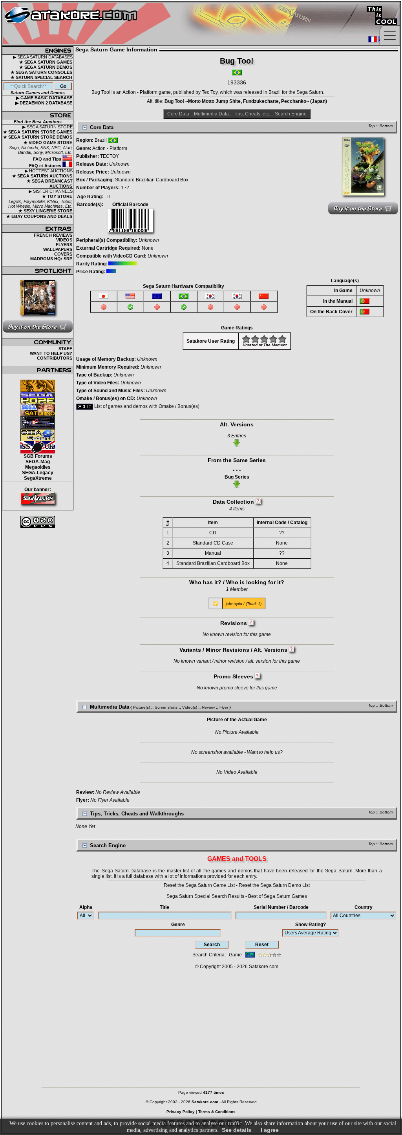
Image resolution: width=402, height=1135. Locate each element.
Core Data (178, 114)
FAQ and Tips (47, 159)
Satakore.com (263, 966)
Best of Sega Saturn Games (277, 896)
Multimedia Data (211, 114)
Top (371, 126)
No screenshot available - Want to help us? (237, 752)
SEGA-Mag (38, 461)
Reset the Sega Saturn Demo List (274, 885)
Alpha (85, 907)
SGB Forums (38, 456)
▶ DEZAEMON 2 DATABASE (43, 103)
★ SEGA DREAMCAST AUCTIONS (50, 183)
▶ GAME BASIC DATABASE (44, 97)
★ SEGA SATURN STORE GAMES (37, 132)
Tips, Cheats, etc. (252, 114)
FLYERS (64, 244)
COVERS (63, 254)
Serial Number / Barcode (281, 907)
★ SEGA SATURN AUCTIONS (42, 176)
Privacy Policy (180, 1111)
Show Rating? (310, 924)
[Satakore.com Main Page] (88, 23)
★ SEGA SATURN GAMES (45, 62)
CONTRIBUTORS (54, 358)
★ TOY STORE (57, 196)
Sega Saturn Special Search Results (205, 896)
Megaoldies (38, 467)
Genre (178, 924)
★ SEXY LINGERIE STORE (45, 210)
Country (363, 907)
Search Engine (291, 114)
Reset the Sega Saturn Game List (199, 885)
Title (164, 907)
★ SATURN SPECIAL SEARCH (41, 77)
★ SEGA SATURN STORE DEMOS (37, 137)
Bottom (386, 126)
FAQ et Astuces (45, 165)
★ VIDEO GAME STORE (48, 142)
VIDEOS (64, 240)
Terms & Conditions (217, 1111)
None (147, 248)
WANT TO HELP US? (51, 353)
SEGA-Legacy (37, 472)
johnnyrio (234, 603)
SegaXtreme (38, 478)
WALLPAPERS (57, 249)
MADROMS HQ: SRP (51, 258)
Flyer (223, 707)
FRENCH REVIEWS (53, 235)
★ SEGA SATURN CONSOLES (41, 72)
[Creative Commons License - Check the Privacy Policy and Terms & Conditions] (37, 522)
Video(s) (189, 707)
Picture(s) (141, 707)
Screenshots (166, 707)
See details (236, 1130)
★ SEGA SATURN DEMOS (45, 67)
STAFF (65, 348)
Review (208, 707)
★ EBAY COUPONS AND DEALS (39, 216)
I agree (270, 1130)
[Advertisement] (201, 1025)
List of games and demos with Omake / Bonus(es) (146, 406)
